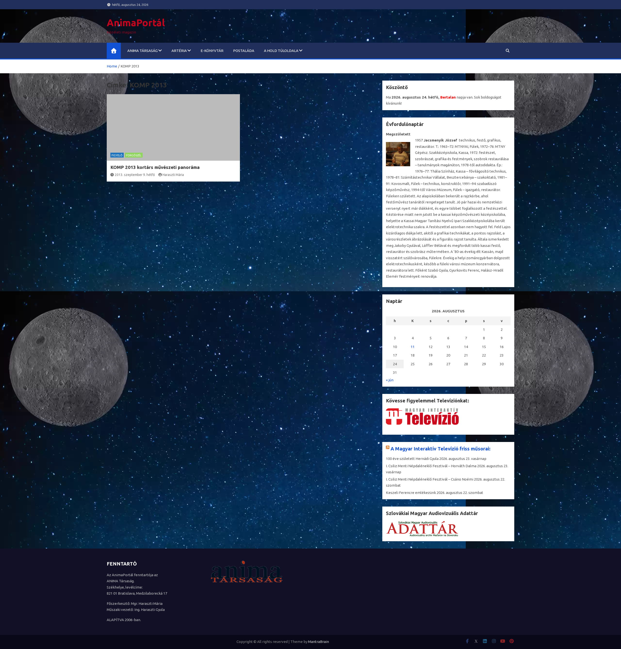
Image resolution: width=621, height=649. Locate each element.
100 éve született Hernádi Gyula (412, 459)
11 (413, 347)
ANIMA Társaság (142, 51)
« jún (389, 380)
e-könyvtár (212, 51)
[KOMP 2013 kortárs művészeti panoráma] (173, 127)
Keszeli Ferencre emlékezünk (411, 493)
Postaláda (243, 51)
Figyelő (117, 155)
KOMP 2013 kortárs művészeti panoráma (155, 167)
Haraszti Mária (173, 175)
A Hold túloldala (281, 51)
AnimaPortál (136, 22)
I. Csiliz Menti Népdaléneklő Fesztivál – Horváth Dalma (431, 466)
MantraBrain (318, 642)
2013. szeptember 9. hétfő (135, 175)
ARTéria (179, 51)
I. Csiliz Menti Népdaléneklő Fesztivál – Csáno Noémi (429, 479)
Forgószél (133, 155)
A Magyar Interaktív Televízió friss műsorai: (440, 448)
